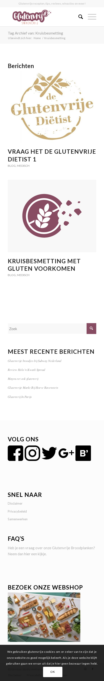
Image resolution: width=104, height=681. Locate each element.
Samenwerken (18, 519)
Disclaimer (15, 503)
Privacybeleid (17, 511)
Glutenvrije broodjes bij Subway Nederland (34, 361)
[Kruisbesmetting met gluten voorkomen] (52, 216)
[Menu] (89, 16)
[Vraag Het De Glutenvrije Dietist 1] (52, 107)
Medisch (23, 165)
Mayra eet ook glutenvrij (23, 378)
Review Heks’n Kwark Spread (26, 370)
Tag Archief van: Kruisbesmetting (35, 33)
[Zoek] (78, 16)
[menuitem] (78, 16)
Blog (12, 165)
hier (27, 554)
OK (52, 672)
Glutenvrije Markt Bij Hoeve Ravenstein (33, 387)
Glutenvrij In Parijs (20, 397)
